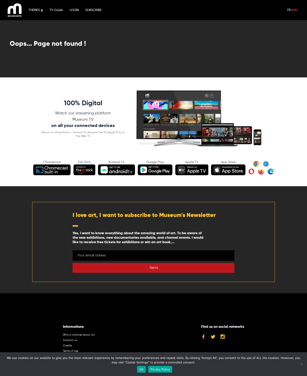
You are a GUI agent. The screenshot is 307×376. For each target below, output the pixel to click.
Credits (67, 345)
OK (141, 369)
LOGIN (74, 10)
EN (295, 10)
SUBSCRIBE (93, 10)
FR (289, 10)
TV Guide (56, 10)
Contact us (70, 340)
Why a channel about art (79, 335)
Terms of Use (70, 351)
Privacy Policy (160, 369)
